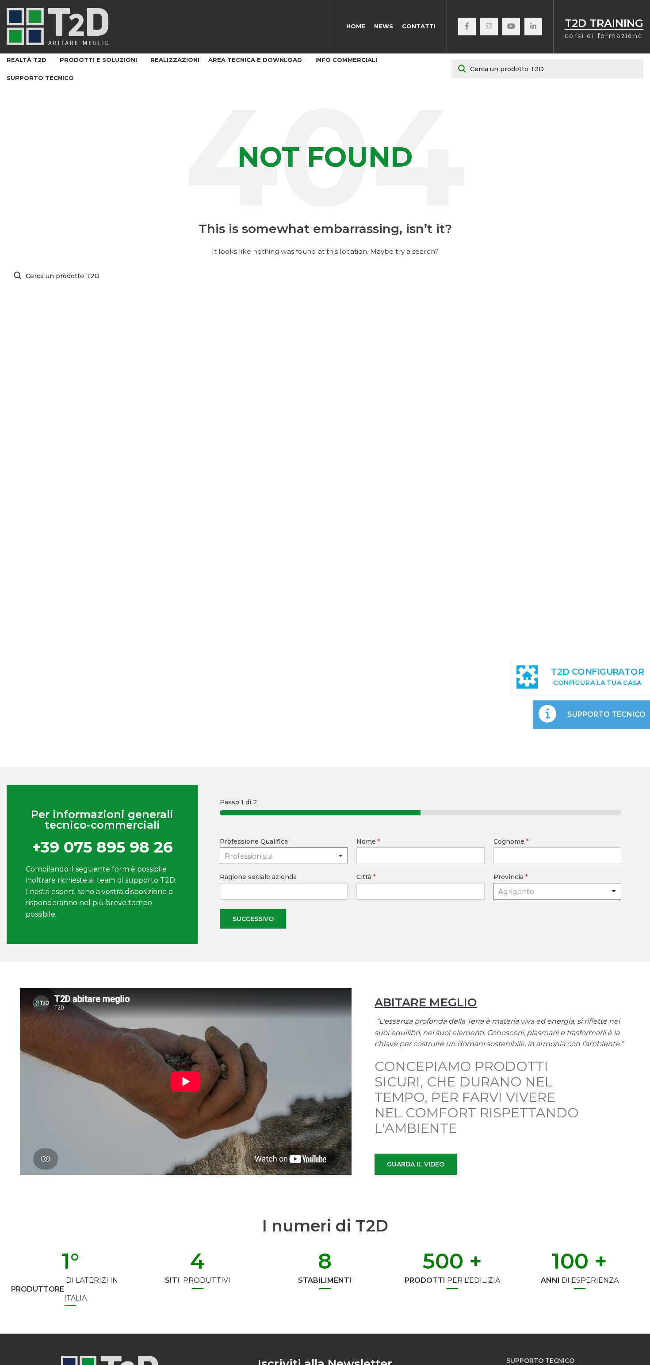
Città (365, 877)
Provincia (510, 877)
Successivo (253, 919)
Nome (368, 841)
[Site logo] (57, 26)
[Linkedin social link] (533, 26)
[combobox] (557, 891)
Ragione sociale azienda (258, 877)
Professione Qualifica (254, 841)
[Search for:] (547, 69)
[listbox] (284, 855)
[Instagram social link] (489, 26)
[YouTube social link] (511, 26)
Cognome (510, 841)
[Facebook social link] (467, 26)
